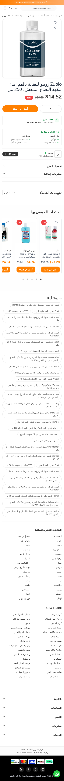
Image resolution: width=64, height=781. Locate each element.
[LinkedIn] (21, 769)
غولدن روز (57, 549)
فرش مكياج (25, 641)
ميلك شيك (57, 585)
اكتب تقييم (8, 192)
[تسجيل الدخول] (16, 8)
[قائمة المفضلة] (10, 8)
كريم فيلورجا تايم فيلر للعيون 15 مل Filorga (40, 351)
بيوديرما (58, 589)
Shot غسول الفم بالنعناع (49, 465)
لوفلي (59, 598)
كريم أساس (56, 623)
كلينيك (59, 593)
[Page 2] (36, 279)
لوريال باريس (24, 554)
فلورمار (58, 554)
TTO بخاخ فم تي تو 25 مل (17, 311)
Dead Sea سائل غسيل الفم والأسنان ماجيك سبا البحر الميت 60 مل (33, 414)
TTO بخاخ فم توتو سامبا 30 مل (19, 465)
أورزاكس (26, 589)
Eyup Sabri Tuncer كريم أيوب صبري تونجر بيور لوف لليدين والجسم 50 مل (33, 386)
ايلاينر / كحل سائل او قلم (19, 645)
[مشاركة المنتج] (55, 28)
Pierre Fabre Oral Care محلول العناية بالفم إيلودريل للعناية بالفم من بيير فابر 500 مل (33, 396)
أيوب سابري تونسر (22, 567)
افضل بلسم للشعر (22, 632)
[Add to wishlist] (55, 22)
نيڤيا (60, 562)
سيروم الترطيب (23, 672)
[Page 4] (27, 279)
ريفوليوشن (57, 558)
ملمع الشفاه (56, 636)
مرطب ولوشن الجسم (20, 627)
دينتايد (57, 250)
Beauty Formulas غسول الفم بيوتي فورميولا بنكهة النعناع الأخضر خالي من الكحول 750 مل (34, 359)
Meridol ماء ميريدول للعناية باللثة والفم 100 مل (38, 421)
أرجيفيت (58, 536)
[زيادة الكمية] (58, 109)
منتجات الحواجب (54, 663)
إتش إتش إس (24, 536)
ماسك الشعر (56, 654)
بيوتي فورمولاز (29, 250)
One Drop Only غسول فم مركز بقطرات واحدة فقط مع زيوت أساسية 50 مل (32, 405)
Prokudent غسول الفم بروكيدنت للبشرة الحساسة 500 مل (33, 471)
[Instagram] (42, 769)
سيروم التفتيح (24, 649)
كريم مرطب (56, 614)
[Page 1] (41, 279)
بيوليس (59, 567)
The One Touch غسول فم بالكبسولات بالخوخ (39, 434)
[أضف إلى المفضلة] (56, 222)
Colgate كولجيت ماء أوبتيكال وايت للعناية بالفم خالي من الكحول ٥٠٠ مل (34, 479)
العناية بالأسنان (45, 15)
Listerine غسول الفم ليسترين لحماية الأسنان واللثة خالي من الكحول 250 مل (33, 513)
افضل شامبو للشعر (22, 614)
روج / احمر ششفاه (53, 618)
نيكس (27, 585)
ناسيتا (59, 545)
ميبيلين (59, 571)
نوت (60, 576)
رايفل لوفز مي (23, 562)
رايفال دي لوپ (24, 576)
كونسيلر (58, 667)
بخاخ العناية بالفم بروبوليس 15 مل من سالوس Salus (36, 372)
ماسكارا (26, 658)
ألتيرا (28, 593)
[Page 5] (23, 279)
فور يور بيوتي (24, 598)
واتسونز (26, 549)
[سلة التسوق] (5, 8)
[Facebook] (35, 769)
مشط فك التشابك (22, 667)
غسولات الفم (19, 15)
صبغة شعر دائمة (54, 627)
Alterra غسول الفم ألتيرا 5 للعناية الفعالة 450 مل (38, 378)
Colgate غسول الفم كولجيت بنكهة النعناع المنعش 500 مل (34, 326)
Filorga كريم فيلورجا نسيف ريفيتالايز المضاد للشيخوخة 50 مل (32, 495)
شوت (59, 540)
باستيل (27, 558)
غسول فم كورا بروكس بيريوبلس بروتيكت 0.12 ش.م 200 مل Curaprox (32, 334)
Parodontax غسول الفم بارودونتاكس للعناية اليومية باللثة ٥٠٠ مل (32, 448)
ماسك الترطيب (55, 676)
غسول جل (57, 658)
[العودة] (60, 8)
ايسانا (27, 545)
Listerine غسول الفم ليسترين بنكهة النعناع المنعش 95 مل (34, 366)
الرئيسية (58, 15)
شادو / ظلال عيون (54, 649)
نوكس (27, 580)
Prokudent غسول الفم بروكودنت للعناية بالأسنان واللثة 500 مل (33, 319)
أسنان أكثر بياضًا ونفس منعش (46, 440)
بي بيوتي (26, 571)
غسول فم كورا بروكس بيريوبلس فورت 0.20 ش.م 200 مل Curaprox (33, 488)
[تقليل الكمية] (44, 109)
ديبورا (59, 580)
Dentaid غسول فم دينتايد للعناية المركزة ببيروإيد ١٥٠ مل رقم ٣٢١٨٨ (32, 457)
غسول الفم (32, 15)
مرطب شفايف (23, 636)
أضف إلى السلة (20, 108)
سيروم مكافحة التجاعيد (52, 632)
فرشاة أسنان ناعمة (22, 663)
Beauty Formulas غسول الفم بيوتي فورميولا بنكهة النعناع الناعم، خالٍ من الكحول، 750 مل (34, 503)
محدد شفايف (24, 676)
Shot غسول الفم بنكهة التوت (47, 311)
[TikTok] (28, 769)
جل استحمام (56, 645)
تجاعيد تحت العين (54, 672)
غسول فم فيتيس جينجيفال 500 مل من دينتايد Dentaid (35, 304)
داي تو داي (25, 540)
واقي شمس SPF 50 (21, 618)
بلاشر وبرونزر (56, 641)
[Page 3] (32, 279)
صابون (27, 623)
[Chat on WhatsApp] (56, 773)
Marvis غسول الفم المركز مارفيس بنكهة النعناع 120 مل (35, 428)
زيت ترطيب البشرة (22, 654)
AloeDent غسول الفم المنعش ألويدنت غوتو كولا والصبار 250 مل (33, 343)
